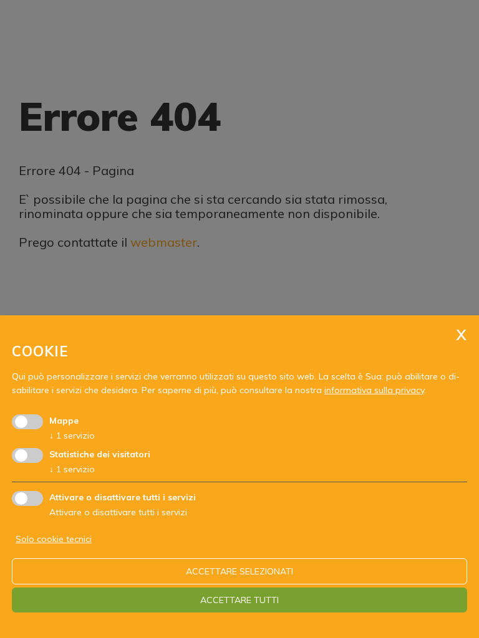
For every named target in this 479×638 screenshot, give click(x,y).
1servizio (72, 435)
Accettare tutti (239, 600)
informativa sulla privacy (374, 390)
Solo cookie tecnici (54, 539)
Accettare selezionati (239, 571)
